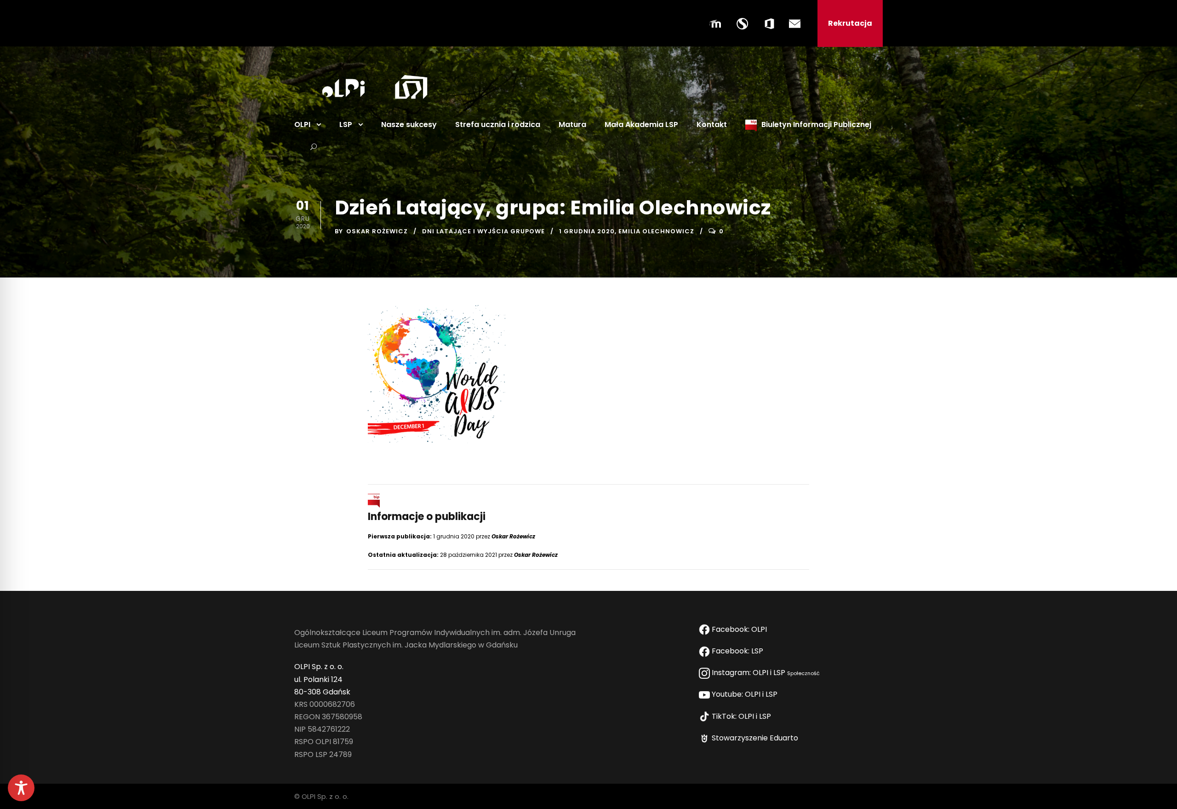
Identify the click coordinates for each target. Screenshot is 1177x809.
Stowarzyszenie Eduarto (756, 738)
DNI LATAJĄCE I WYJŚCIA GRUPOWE (483, 231)
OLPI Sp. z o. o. (318, 666)
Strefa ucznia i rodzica (497, 124)
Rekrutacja (850, 23)
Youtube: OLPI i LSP (745, 694)
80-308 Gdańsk (322, 692)
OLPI (302, 124)
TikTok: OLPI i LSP (742, 716)
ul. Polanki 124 (318, 679)
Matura (572, 124)
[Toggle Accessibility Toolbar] (21, 788)
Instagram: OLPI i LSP (765, 672)
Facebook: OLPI (739, 629)
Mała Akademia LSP (641, 124)
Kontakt (712, 124)
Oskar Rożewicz (377, 231)
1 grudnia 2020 (587, 231)
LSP (345, 124)
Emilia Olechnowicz (656, 231)
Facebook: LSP (738, 651)
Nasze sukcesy (409, 124)
